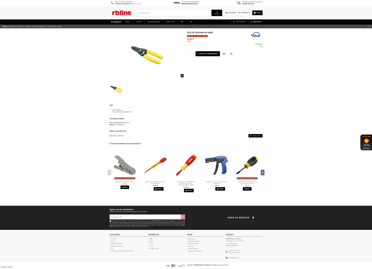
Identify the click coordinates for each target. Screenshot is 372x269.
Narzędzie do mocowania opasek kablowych (216, 182)
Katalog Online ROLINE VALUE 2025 (122, 251)
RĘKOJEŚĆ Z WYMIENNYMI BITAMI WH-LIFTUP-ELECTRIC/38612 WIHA (186, 183)
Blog (150, 239)
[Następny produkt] (369, 26)
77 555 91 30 (118, 4)
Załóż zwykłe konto (194, 241)
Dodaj (159, 189)
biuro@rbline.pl (233, 257)
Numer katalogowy (116, 122)
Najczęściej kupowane (195, 251)
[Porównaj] (126, 179)
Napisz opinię (256, 135)
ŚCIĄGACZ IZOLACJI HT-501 (125, 181)
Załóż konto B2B (193, 243)
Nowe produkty (192, 248)
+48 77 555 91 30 (234, 250)
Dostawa (113, 239)
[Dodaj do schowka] (224, 53)
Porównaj (245, 12)
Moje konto (191, 239)
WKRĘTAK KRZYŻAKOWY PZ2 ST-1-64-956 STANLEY (247, 182)
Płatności (113, 241)
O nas (151, 243)
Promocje (191, 246)
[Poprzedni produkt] (368, 26)
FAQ (112, 248)
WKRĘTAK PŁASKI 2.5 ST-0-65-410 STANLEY (155, 182)
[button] (109, 172)
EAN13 (112, 125)
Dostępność (259, 44)
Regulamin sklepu (116, 243)
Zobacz (125, 187)
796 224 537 (126, 4)
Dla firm (151, 246)
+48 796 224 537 (234, 252)
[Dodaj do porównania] (231, 53)
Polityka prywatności (117, 246)
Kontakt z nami (154, 248)
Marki (151, 241)
